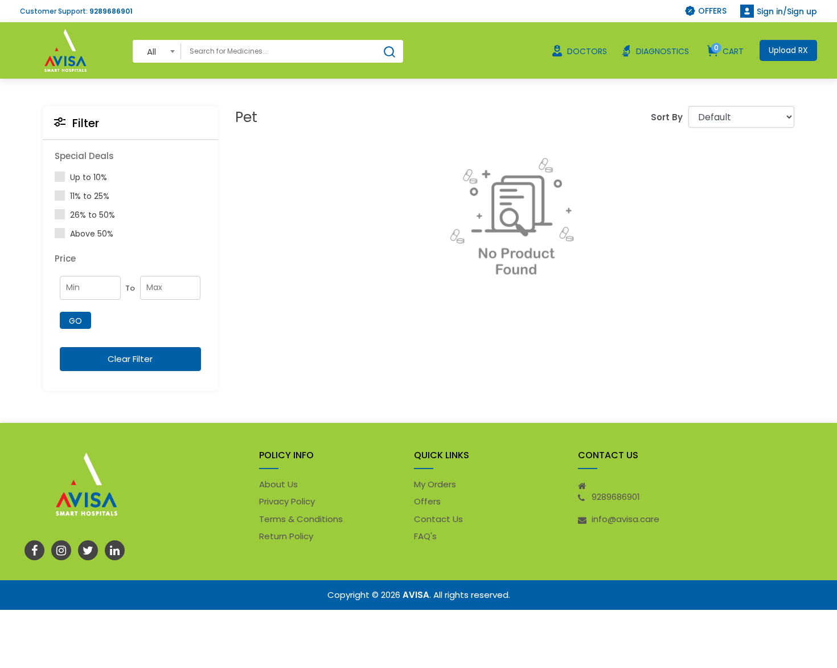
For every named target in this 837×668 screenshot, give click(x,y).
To (130, 288)
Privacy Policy (287, 501)
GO (75, 321)
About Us (278, 484)
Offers (427, 501)
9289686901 (111, 11)
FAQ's (425, 536)
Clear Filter (130, 359)
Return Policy (286, 536)
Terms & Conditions (301, 519)
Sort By (667, 117)
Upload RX (788, 50)
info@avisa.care (625, 519)
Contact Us (438, 519)
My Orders (435, 484)
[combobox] (157, 51)
